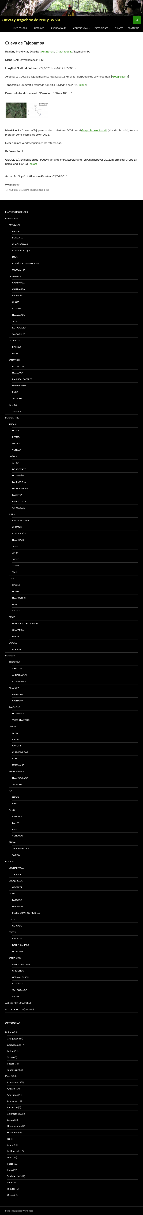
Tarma (15, 565)
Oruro (13, 919)
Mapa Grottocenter (16, 212)
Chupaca (17, 527)
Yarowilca (18, 507)
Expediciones (101, 28)
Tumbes (13, 405)
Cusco (12, 726)
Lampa (15, 823)
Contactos (133, 28)
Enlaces (119, 28)
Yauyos (16, 610)
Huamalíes (18, 475)
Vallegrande (19, 990)
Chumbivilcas (20, 752)
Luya (14, 257)
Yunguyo (17, 835)
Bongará (17, 237)
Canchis (16, 745)
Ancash (13, 424)
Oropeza (17, 887)
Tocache (17, 398)
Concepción (19, 533)
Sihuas (16, 443)
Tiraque (16, 874)
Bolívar (16, 347)
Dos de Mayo (19, 469)
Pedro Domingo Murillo (26, 913)
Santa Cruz (18, 334)
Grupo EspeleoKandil (94, 130)
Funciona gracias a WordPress (19, 1210)
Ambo (15, 462)
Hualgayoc (18, 315)
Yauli (15, 572)
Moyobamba (19, 385)
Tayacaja (17, 784)
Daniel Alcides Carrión (25, 623)
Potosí (12, 932)
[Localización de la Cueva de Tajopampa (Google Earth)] (16, 110)
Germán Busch (20, 977)
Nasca (15, 797)
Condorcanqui (21, 250)
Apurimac (12, 1094)
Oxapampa (18, 630)
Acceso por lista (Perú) (18, 1003)
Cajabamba (18, 282)
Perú (7, 1076)
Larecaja (17, 900)
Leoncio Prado (20, 488)
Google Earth (120, 76)
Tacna (12, 842)
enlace (33, 163)
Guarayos (18, 983)
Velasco (16, 996)
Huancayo (18, 540)
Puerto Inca (19, 501)
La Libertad (15, 340)
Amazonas (47, 51)
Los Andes (17, 906)
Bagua (16, 231)
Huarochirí (19, 597)
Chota (15, 302)
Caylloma (17, 700)
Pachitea (17, 495)
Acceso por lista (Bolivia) (19, 1009)
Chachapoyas (64, 51)
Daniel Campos (20, 945)
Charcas (17, 938)
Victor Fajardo (21, 720)
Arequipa (14, 687)
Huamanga (18, 713)
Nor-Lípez (17, 951)
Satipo (15, 559)
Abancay (17, 668)
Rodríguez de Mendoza (25, 263)
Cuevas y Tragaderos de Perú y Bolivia (31, 20)
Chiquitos (18, 970)
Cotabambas (19, 681)
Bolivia (9, 1032)
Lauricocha (19, 482)
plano (82, 84)
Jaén (14, 321)
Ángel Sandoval (21, 964)
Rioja (15, 392)
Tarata (16, 855)
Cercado (17, 925)
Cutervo (17, 308)
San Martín (15, 360)
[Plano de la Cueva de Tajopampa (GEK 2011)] (37, 110)
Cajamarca (15, 276)
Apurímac (14, 662)
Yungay (16, 450)
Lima (11, 578)
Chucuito (17, 816)
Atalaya (16, 649)
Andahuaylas (19, 675)
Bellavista (18, 366)
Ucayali (13, 642)
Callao (16, 585)
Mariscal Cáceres (22, 379)
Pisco (15, 803)
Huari (15, 430)
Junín (12, 514)
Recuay (16, 437)
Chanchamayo (20, 520)
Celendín (17, 295)
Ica (10, 790)
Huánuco (14, 456)
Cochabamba (16, 868)
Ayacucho (14, 707)
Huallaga (17, 372)
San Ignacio (19, 327)
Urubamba (18, 765)
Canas (15, 739)
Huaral (16, 591)
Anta (15, 733)
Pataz (15, 353)
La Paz (12, 893)
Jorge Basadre (20, 848)
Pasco (12, 617)
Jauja (15, 546)
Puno (12, 810)
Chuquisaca (15, 880)
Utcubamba (18, 270)
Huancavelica (17, 771)
